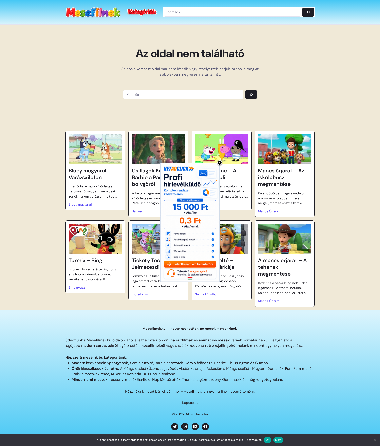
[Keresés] (308, 12)
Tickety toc (140, 294)
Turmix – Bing (85, 260)
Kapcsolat (190, 402)
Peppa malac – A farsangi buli (215, 174)
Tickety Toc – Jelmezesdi (148, 263)
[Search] (251, 94)
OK (268, 439)
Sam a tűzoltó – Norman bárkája (215, 263)
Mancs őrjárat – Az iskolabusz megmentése (281, 177)
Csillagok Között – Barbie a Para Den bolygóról (154, 177)
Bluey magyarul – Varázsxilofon (90, 174)
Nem (278, 439)
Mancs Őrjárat (269, 211)
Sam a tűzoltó (205, 294)
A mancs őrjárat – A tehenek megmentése (282, 267)
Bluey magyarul (80, 204)
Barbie (137, 211)
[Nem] (375, 440)
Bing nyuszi (77, 287)
